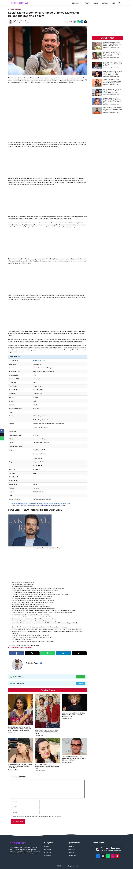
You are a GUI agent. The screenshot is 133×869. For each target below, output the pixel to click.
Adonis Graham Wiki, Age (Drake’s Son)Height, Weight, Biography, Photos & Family (73, 714)
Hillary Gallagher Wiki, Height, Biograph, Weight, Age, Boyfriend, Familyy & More (112, 54)
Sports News (48, 855)
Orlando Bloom (14, 647)
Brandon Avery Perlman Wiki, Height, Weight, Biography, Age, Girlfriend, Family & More (112, 44)
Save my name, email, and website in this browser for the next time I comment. (37, 816)
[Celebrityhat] (19, 3)
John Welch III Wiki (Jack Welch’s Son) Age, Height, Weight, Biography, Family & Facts (38, 505)
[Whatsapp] (2, 438)
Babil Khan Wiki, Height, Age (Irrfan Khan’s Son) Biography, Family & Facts (47, 731)
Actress (95, 3)
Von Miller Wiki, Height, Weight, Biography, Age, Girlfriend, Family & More (112, 109)
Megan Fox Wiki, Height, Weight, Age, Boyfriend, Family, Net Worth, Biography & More (112, 91)
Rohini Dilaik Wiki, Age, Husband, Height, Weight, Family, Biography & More (47, 766)
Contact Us (71, 849)
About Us (71, 846)
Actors (87, 3)
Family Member (15, 9)
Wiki (113, 3)
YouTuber (105, 3)
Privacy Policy (72, 855)
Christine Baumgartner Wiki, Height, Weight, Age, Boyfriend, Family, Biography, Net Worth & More (112, 101)
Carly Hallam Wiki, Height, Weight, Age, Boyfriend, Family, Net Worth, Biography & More (113, 73)
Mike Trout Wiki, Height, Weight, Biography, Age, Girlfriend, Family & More (112, 64)
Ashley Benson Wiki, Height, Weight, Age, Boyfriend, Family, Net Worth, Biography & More (112, 81)
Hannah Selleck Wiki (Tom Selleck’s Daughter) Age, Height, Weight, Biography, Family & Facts (41, 503)
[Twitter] (2, 434)
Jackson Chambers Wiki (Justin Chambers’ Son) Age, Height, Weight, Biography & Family (74, 758)
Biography (75, 3)
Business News (48, 852)
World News (47, 849)
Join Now (80, 677)
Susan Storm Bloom (39, 360)
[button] (119, 3)
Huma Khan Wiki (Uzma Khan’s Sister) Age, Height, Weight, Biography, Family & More (20, 766)
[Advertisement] (47, 98)
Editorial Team (19, 21)
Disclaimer (71, 852)
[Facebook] (2, 431)
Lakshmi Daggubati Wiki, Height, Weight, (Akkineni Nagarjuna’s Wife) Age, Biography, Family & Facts (20, 728)
